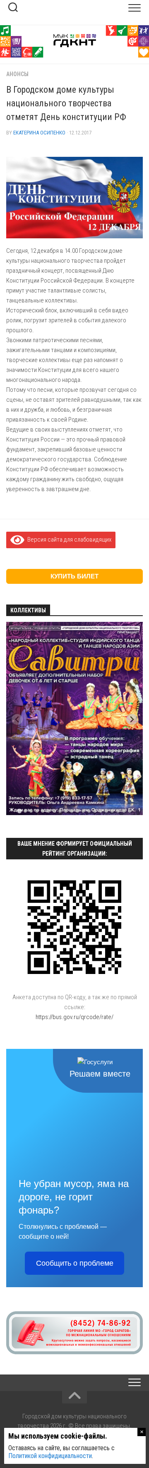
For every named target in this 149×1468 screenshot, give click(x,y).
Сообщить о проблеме (74, 1263)
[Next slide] (131, 719)
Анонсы (17, 74)
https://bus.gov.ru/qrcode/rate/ (74, 1017)
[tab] (19, 811)
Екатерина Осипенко (39, 133)
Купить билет (74, 576)
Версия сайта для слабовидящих (67, 539)
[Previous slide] (17, 719)
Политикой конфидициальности (50, 1456)
